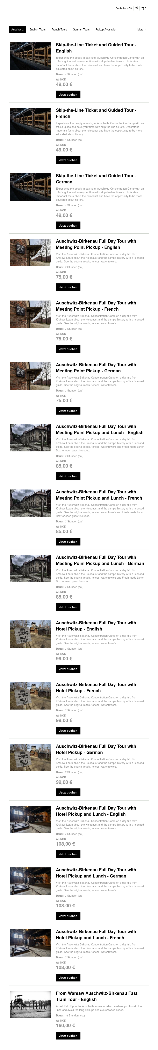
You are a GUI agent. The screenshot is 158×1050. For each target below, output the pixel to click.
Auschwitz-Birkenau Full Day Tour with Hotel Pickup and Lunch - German (96, 872)
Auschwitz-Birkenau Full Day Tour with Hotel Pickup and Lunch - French (96, 934)
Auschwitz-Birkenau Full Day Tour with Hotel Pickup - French (96, 687)
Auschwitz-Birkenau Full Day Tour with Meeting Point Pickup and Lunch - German (100, 560)
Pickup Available (105, 29)
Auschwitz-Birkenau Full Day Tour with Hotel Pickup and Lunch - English (96, 811)
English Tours (37, 29)
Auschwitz (17, 29)
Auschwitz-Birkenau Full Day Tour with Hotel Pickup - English (96, 625)
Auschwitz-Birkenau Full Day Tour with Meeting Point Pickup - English (96, 244)
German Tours (81, 29)
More (140, 29)
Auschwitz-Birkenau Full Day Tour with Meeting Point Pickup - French (96, 306)
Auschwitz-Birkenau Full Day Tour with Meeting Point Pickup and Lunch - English (100, 429)
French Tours (59, 29)
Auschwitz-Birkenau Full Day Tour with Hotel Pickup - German (96, 749)
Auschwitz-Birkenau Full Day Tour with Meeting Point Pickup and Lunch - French (99, 494)
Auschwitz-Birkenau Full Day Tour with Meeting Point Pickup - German (96, 367)
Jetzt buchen (68, 94)
